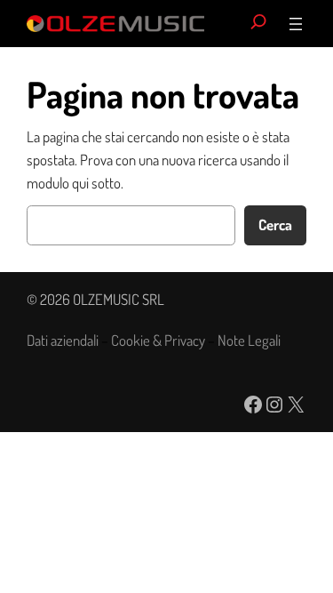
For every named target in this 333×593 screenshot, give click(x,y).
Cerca (275, 224)
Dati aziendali (63, 340)
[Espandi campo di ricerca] (258, 23)
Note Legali (249, 340)
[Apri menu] (295, 24)
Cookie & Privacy (158, 340)
